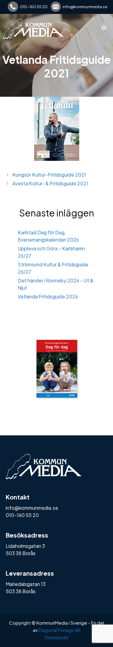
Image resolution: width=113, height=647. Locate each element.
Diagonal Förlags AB (59, 630)
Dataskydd (56, 637)
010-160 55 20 (34, 6)
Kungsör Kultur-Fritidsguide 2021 (49, 174)
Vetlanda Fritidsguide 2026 (48, 296)
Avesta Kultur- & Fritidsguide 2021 (50, 183)
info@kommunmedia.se (85, 6)
